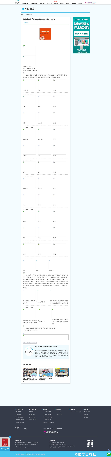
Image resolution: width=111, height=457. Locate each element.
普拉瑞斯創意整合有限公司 (29, 454)
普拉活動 (26, 14)
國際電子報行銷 (32, 419)
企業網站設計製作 (20, 419)
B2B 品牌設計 (19, 414)
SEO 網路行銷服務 (47, 412)
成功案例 (56, 3)
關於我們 (68, 3)
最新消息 (62, 3)
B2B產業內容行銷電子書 (48, 422)
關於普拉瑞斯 (87, 412)
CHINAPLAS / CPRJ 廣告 (75, 412)
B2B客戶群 (59, 414)
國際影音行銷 (32, 417)
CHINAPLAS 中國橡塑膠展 (29, 342)
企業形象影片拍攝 (20, 422)
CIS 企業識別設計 (20, 417)
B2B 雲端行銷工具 (47, 419)
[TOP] (109, 449)
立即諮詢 (80, 3)
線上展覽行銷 (32, 414)
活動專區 (74, 3)
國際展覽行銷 (32, 412)
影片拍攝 (49, 3)
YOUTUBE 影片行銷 (47, 417)
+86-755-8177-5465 (54, 448)
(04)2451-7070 (18, 446)
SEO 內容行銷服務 (47, 414)
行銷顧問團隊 (19, 412)
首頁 (22, 14)
